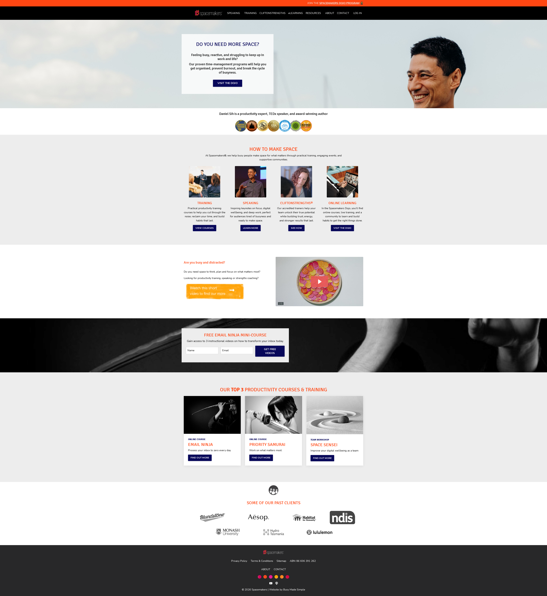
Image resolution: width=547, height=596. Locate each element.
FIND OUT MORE (200, 457)
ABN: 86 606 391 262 (303, 561)
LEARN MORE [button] (250, 228)
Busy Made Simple (294, 589)
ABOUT (329, 13)
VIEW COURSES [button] (204, 228)
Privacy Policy (239, 561)
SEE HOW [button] (296, 228)
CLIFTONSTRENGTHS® (296, 203)
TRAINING (204, 203)
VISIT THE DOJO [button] (228, 83)
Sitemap (281, 561)
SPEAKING (233, 13)
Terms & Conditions (262, 561)
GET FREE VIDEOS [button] (270, 351)
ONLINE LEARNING (342, 203)
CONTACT (343, 13)
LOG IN (357, 13)
